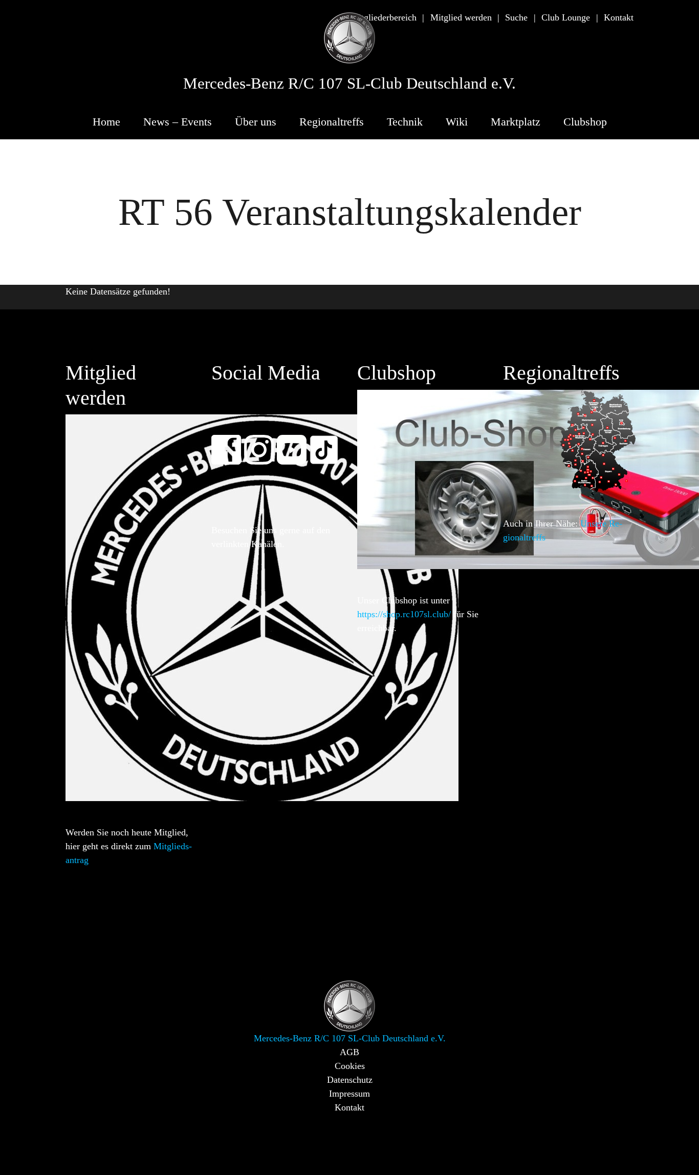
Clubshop (585, 121)
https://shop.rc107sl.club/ (404, 614)
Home (106, 121)
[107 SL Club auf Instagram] (263, 443)
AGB (349, 1052)
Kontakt (619, 17)
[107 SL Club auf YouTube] (296, 443)
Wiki (457, 121)
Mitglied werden (461, 17)
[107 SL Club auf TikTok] (328, 443)
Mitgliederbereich (384, 17)
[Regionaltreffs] (597, 440)
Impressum (349, 1093)
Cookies (350, 1066)
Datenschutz (350, 1080)
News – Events (177, 121)
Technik (405, 121)
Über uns (255, 121)
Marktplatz (515, 121)
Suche (516, 17)
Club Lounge (565, 17)
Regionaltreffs (331, 121)
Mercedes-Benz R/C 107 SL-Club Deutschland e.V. (349, 83)
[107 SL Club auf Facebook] (230, 443)
